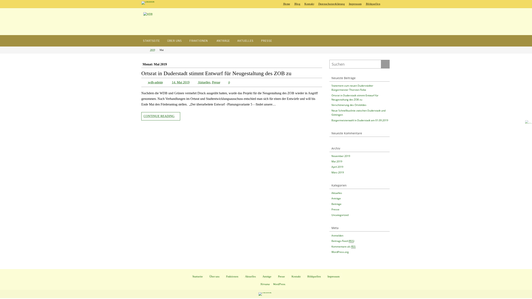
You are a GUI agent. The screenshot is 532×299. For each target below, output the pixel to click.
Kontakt (309, 3)
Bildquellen (373, 3)
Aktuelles (204, 82)
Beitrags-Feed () (342, 241)
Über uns (214, 276)
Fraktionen (232, 276)
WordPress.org (340, 252)
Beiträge (336, 204)
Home (286, 3)
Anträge (336, 198)
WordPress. (279, 284)
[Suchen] (385, 64)
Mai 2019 (336, 161)
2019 (152, 50)
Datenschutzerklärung (331, 3)
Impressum (355, 3)
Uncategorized (340, 215)
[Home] (144, 50)
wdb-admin (155, 82)
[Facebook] (148, 3)
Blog (297, 3)
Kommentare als (343, 246)
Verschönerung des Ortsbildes (348, 105)
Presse (216, 82)
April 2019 (337, 167)
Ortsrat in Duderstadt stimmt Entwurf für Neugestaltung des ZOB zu (216, 73)
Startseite (197, 276)
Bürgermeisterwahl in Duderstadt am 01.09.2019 (359, 120)
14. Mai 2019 (181, 82)
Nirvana (265, 284)
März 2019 (337, 172)
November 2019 (340, 156)
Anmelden (337, 235)
